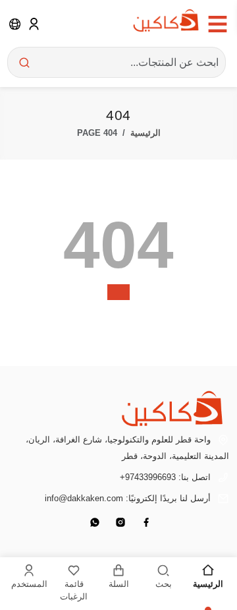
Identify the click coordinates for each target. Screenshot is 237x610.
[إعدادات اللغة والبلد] (15, 23)
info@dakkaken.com (84, 498)
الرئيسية (145, 133)
